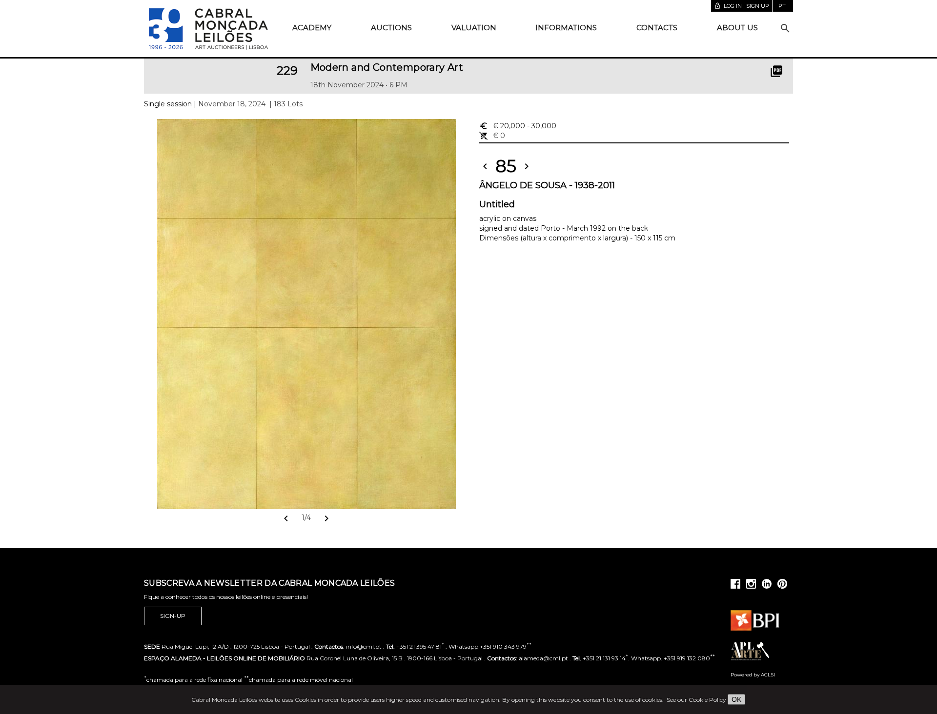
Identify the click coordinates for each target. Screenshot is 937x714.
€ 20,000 (517, 125)
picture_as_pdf (776, 71)
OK (736, 699)
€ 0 (492, 135)
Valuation (473, 27)
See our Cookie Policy (696, 699)
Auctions (391, 27)
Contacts (656, 27)
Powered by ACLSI (753, 675)
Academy (311, 27)
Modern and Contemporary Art (387, 67)
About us (737, 27)
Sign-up (172, 615)
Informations (566, 27)
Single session (168, 103)
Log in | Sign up (741, 5)
